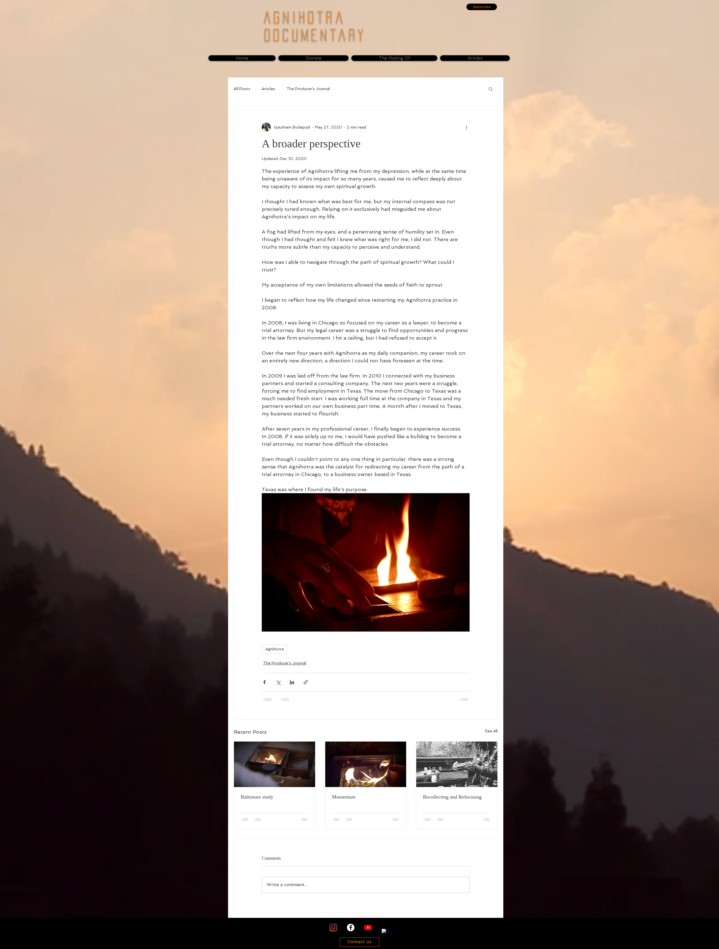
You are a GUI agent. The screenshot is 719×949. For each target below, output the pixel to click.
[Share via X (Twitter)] (278, 682)
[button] (481, 6)
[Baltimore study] (274, 764)
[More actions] (466, 127)
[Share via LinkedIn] (292, 682)
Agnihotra (274, 649)
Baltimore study (257, 797)
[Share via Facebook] (264, 682)
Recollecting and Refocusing (452, 797)
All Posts (242, 88)
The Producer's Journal (308, 88)
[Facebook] (350, 927)
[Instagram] (333, 927)
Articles (268, 88)
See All (491, 731)
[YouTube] (368, 927)
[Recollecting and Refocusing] (456, 764)
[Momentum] (365, 764)
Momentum (344, 797)
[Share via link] (305, 682)
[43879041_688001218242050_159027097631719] (385, 932)
